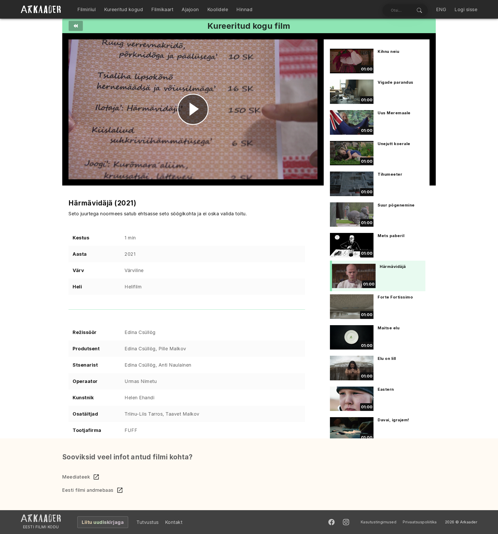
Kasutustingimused (379, 521)
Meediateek (76, 477)
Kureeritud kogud (123, 9)
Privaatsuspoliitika (420, 521)
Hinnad (244, 9)
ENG (441, 9)
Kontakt (174, 522)
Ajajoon (190, 9)
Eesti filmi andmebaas (88, 490)
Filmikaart (162, 9)
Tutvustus (147, 522)
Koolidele (217, 9)
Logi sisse (465, 9)
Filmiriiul (86, 9)
